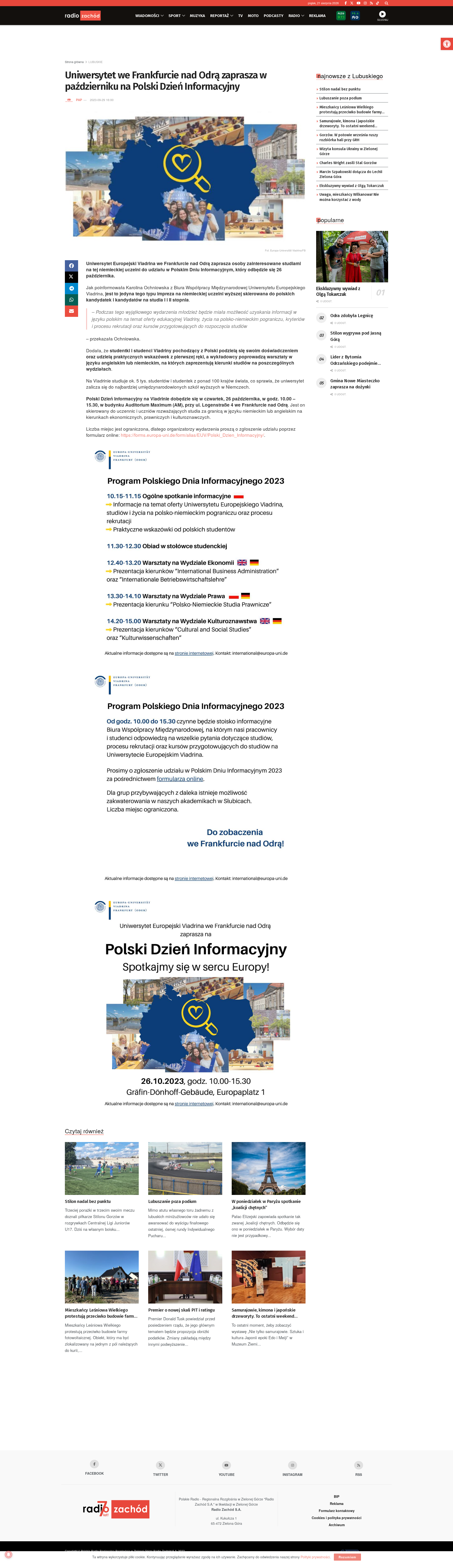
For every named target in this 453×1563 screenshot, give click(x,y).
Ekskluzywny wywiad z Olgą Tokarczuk (351, 186)
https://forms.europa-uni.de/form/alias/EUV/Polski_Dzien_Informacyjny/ (192, 435)
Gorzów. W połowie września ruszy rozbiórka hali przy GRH (348, 137)
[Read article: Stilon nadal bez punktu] (102, 1168)
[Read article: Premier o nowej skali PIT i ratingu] (185, 1277)
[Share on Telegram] (71, 288)
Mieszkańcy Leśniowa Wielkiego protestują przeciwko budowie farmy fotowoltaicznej (100, 1313)
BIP (336, 1496)
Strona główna (74, 62)
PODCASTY (273, 15)
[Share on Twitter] (71, 277)
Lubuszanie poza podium (172, 1201)
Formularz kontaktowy (337, 1510)
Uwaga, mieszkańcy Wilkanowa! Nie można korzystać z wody (349, 197)
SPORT (174, 15)
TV (240, 15)
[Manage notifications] (8, 1554)
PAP (79, 100)
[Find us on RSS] (371, 3)
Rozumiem (347, 1557)
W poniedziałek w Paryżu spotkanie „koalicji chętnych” (266, 1204)
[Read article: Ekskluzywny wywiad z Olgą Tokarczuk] (352, 256)
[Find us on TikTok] (377, 3)
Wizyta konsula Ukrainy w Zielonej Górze (348, 151)
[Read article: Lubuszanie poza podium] (185, 1168)
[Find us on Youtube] (226, 1465)
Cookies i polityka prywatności (336, 1517)
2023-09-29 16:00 (101, 100)
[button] (447, 44)
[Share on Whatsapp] (71, 300)
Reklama (337, 1503)
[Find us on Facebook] (346, 3)
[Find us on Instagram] (365, 3)
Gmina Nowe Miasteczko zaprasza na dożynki (355, 384)
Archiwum (337, 1524)
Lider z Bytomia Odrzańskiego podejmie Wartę (354, 360)
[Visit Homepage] (88, 15)
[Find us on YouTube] (359, 3)
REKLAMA (317, 15)
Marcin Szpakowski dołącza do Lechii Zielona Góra (350, 174)
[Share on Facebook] (71, 266)
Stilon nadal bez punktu (88, 1201)
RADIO (294, 15)
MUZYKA (197, 15)
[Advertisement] (226, 42)
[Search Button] (386, 3)
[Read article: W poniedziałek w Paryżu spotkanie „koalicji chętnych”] (269, 1168)
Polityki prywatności (315, 1557)
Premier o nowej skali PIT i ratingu (181, 1310)
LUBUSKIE (95, 62)
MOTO (253, 15)
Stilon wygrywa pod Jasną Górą (355, 336)
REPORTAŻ (219, 15)
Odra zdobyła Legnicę (351, 315)
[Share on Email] (71, 311)
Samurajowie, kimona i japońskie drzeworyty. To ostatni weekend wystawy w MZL (264, 1313)
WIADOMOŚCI (147, 15)
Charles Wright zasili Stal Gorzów (348, 163)
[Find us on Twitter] (351, 3)
